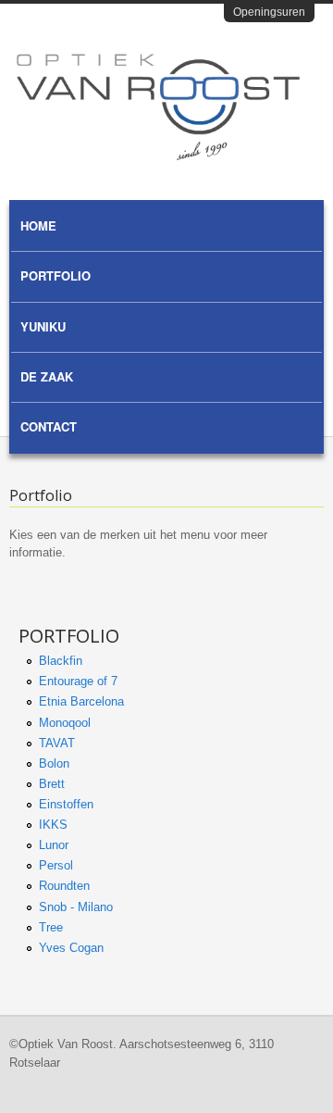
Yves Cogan (71, 948)
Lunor (53, 845)
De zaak (46, 376)
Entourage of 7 (78, 681)
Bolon (54, 763)
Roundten (64, 886)
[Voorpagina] (158, 156)
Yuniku (43, 326)
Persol (56, 865)
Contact (48, 426)
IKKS (53, 825)
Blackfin (60, 661)
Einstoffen (66, 804)
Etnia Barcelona (81, 701)
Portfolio (55, 275)
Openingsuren (269, 12)
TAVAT (57, 743)
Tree (51, 927)
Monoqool (65, 723)
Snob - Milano (76, 907)
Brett (52, 784)
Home (38, 225)
